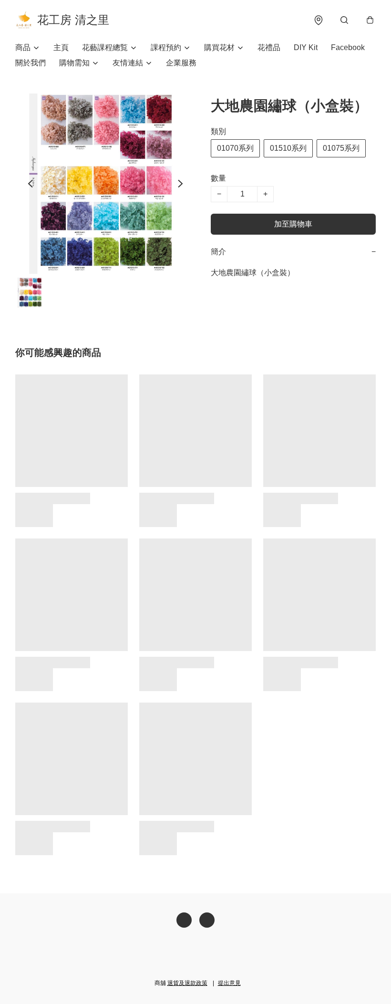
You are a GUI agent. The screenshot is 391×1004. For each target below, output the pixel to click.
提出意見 (229, 983)
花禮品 (268, 47)
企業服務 (181, 63)
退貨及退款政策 (187, 983)
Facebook (348, 47)
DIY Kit (306, 47)
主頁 (61, 47)
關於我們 (30, 63)
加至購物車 (293, 224)
